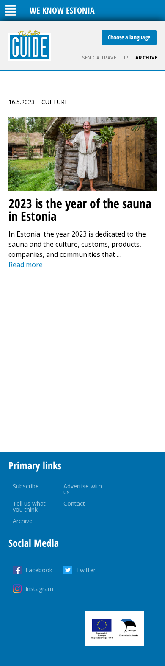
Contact (74, 503)
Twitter (86, 570)
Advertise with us (82, 489)
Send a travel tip (105, 57)
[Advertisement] (82, 360)
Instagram (39, 589)
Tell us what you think (29, 506)
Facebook (38, 570)
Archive (146, 57)
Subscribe (26, 486)
